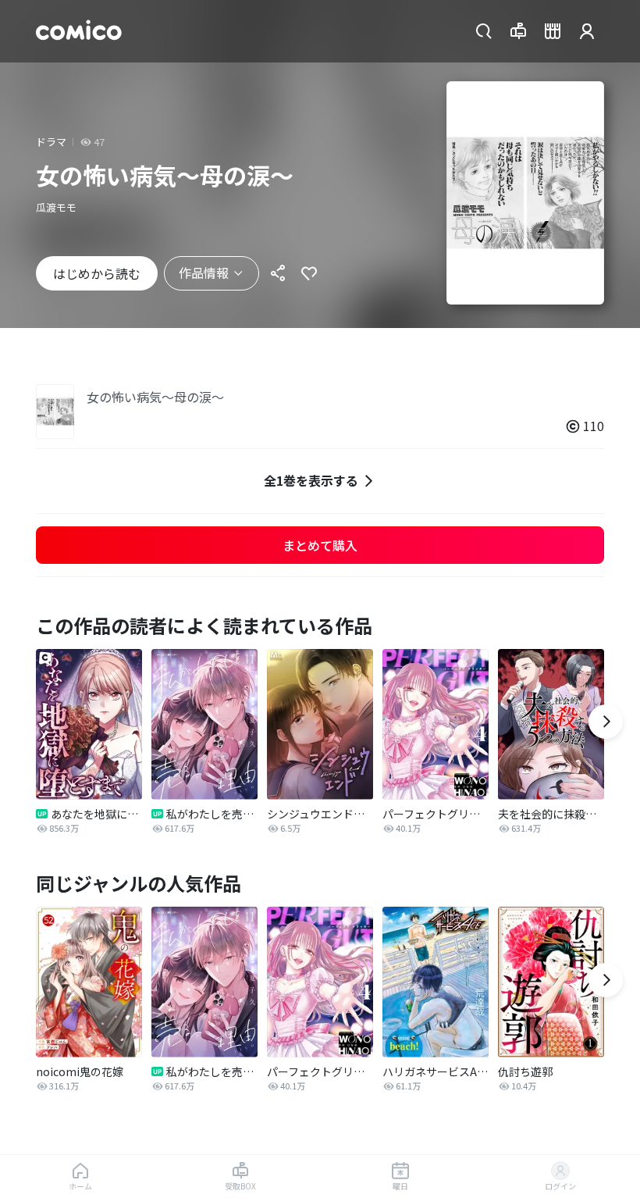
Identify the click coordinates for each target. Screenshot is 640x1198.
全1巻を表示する (311, 480)
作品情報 (204, 272)
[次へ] (605, 721)
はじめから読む (96, 273)
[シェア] (277, 273)
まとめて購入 (320, 545)
